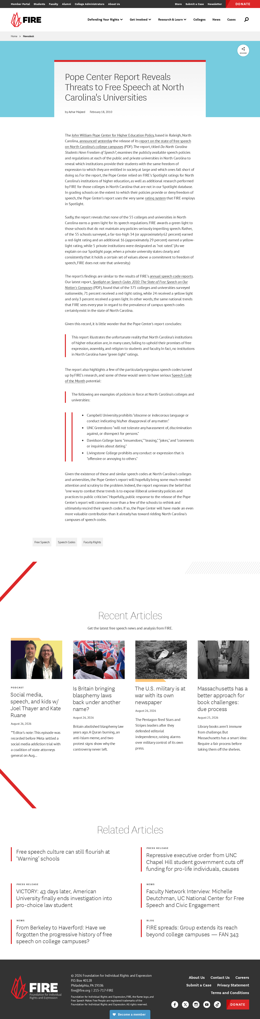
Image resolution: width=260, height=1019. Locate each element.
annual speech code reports (171, 276)
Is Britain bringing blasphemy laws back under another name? (96, 698)
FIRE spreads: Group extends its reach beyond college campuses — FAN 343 (192, 930)
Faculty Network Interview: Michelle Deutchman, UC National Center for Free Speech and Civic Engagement (195, 898)
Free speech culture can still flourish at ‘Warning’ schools (63, 855)
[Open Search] (246, 19)
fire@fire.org (80, 990)
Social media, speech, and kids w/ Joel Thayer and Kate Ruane (35, 704)
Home (14, 36)
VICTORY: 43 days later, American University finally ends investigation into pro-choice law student (64, 898)
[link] (27, 20)
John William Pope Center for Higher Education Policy (113, 135)
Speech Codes (66, 542)
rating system (155, 198)
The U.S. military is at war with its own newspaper (160, 695)
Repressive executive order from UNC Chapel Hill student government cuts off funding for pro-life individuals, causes (194, 861)
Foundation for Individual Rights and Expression (117, 975)
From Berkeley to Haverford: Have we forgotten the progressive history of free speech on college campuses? (64, 934)
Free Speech (41, 542)
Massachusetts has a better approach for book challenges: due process (222, 698)
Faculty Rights (92, 542)
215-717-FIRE (103, 990)
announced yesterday (95, 140)
